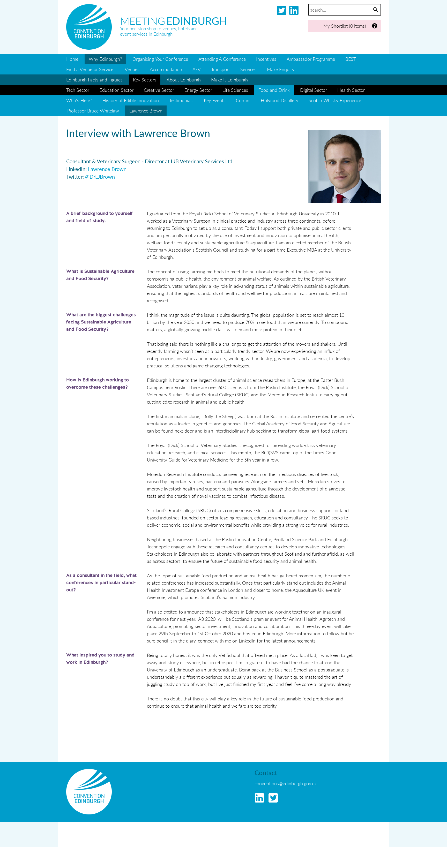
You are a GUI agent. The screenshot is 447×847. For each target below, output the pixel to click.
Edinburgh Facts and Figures (94, 79)
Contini (243, 100)
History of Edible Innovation (130, 100)
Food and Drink (274, 90)
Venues (132, 69)
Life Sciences (235, 90)
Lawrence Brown (107, 168)
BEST (350, 59)
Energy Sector (198, 90)
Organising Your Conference (160, 59)
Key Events (215, 100)
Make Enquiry (280, 69)
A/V (196, 69)
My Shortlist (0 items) (344, 25)
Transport (220, 69)
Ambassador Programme (311, 59)
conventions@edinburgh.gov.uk (286, 783)
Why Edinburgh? (105, 59)
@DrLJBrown (100, 176)
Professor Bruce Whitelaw (93, 110)
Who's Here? (79, 100)
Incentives (266, 59)
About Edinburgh (184, 79)
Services (248, 69)
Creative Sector (159, 90)
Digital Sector (313, 90)
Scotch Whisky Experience (335, 100)
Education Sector (116, 90)
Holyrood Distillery (279, 100)
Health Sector (351, 90)
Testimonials (181, 100)
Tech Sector (77, 90)
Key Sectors (144, 79)
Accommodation (166, 69)
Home (72, 59)
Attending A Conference (222, 59)
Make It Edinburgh (229, 79)
